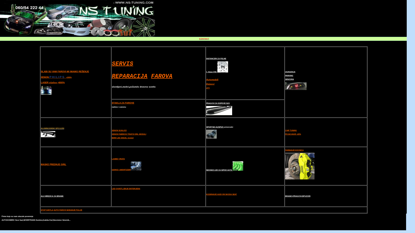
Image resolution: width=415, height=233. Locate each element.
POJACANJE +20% (293, 134)
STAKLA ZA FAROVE (123, 103)
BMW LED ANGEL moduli (123, 138)
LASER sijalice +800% (53, 82)
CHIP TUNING (291, 130)
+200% (69, 77)
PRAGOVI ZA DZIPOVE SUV (218, 103)
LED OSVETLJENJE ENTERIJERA (126, 189)
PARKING (289, 76)
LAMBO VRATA (118, 159)
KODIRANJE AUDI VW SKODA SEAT (221, 194)
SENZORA (289, 79)
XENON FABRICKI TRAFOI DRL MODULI (129, 134)
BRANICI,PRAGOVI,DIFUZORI (297, 196)
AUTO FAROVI (60, 210)
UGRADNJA (290, 72)
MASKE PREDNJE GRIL (53, 164)
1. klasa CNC (211, 72)
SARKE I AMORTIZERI (121, 170)
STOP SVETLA (47, 210)
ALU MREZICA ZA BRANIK (52, 196)
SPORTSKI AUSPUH (215, 127)
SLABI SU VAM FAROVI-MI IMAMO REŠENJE (65, 71)
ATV (208, 88)
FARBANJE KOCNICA (294, 150)
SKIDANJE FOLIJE (74, 210)
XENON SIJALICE (119, 130)
